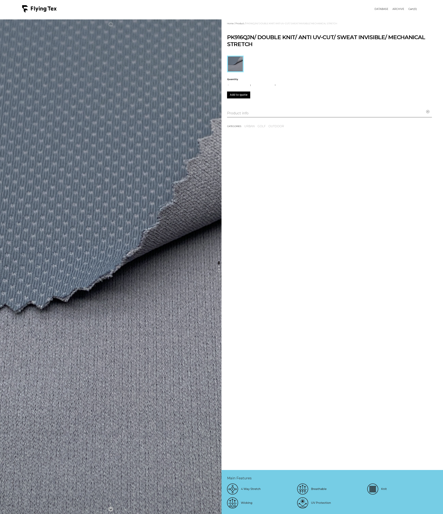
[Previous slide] (110, 24)
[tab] (219, 263)
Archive (398, 9)
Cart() (412, 9)
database (381, 9)
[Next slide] (110, 509)
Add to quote (238, 95)
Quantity (232, 79)
